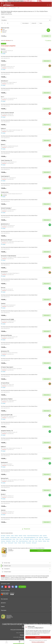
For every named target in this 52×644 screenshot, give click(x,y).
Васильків (20, 535)
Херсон (5, 542)
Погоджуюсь (51, 625)
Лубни (17, 539)
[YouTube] (5, 586)
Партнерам (3, 610)
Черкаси (15, 542)
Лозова (13, 539)
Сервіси (3, 606)
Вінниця (24, 535)
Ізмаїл (19, 537)
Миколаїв (27, 539)
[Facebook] (2, 586)
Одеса (43, 539)
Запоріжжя (7, 537)
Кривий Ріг (46, 537)
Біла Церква (3, 535)
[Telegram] (16, 586)
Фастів (2, 542)
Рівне (17, 541)
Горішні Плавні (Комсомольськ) (33, 535)
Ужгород (44, 541)
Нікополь (36, 539)
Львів (24, 539)
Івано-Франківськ (13, 537)
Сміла (33, 541)
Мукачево (32, 539)
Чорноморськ (28, 542)
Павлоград (3, 541)
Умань (48, 541)
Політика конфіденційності (38, 642)
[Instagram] (9, 586)
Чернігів (23, 542)
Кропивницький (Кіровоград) (6, 539)
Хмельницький (10, 542)
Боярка (12, 535)
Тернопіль (40, 541)
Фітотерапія (13, 7)
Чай (18, 7)
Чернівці (19, 542)
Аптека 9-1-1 (8, 5)
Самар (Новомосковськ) (23, 541)
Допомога (3, 602)
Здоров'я (7, 7)
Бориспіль (8, 535)
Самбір (30, 541)
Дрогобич (45, 535)
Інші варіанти (7, 568)
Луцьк (20, 539)
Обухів (40, 539)
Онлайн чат (23, 586)
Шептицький (34, 542)
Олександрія (47, 539)
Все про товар (7, 562)
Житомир (2, 537)
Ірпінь (22, 537)
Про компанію (4, 599)
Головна (2, 7)
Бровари (16, 535)
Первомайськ (8, 541)
